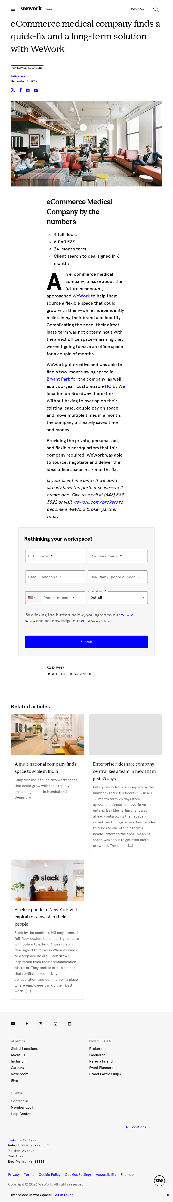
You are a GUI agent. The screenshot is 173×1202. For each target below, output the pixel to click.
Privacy (14, 1174)
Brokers (95, 1048)
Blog (14, 1080)
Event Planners (101, 1067)
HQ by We (115, 386)
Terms (29, 1174)
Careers (17, 1067)
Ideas (47, 9)
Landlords (97, 1055)
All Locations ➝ (138, 1127)
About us (18, 1055)
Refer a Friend (101, 1061)
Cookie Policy (49, 1174)
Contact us (19, 1101)
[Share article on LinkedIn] (28, 91)
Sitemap (127, 1174)
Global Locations (24, 1048)
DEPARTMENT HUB (81, 674)
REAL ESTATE (57, 674)
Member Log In (23, 1107)
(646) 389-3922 (22, 1140)
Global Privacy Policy (95, 621)
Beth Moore (18, 76)
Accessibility (106, 1174)
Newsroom (19, 1074)
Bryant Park (58, 379)
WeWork (81, 296)
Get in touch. (64, 1195)
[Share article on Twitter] (13, 91)
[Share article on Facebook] (21, 91)
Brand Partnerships (105, 1074)
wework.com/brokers (95, 502)
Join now (137, 9)
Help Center (21, 1114)
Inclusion (18, 1061)
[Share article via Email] (36, 91)
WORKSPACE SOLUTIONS (27, 67)
